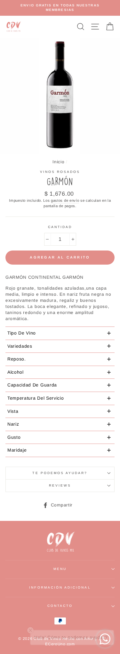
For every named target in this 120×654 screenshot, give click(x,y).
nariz (59, 424)
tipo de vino (59, 333)
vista (59, 411)
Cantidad (60, 227)
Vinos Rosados (60, 172)
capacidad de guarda (59, 385)
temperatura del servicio (59, 398)
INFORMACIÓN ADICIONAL (60, 587)
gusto (59, 437)
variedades (59, 346)
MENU (60, 569)
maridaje (59, 450)
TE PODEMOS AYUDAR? (59, 473)
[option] (60, 8)
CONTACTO (60, 605)
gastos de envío (65, 200)
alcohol (59, 372)
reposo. (59, 359)
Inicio (58, 161)
